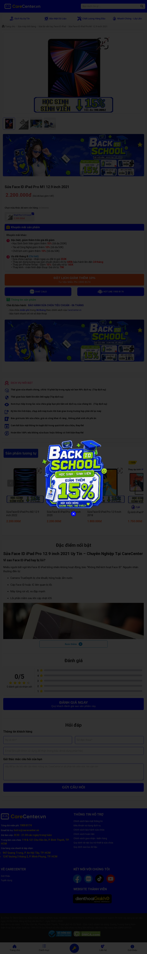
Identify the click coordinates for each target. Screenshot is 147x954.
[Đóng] (73, 513)
